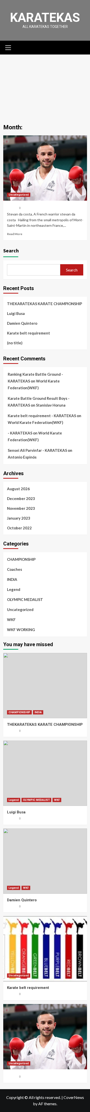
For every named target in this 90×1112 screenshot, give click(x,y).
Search (11, 250)
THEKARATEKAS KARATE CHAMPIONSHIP (44, 303)
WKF (11, 619)
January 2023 (18, 518)
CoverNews (74, 1097)
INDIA (12, 579)
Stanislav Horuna (51, 405)
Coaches (14, 569)
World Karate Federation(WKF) (35, 422)
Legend (13, 589)
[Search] (81, 47)
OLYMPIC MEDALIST (25, 599)
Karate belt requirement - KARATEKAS (42, 415)
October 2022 (19, 528)
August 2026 (18, 488)
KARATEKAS (45, 17)
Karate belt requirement (28, 333)
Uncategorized (18, 194)
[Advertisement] (45, 85)
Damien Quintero (22, 323)
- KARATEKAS (20, 433)
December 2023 (21, 498)
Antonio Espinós (22, 457)
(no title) (14, 343)
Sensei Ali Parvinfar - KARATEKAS (37, 450)
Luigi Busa (16, 313)
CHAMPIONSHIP (21, 559)
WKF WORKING (21, 629)
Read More (14, 234)
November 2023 (21, 508)
